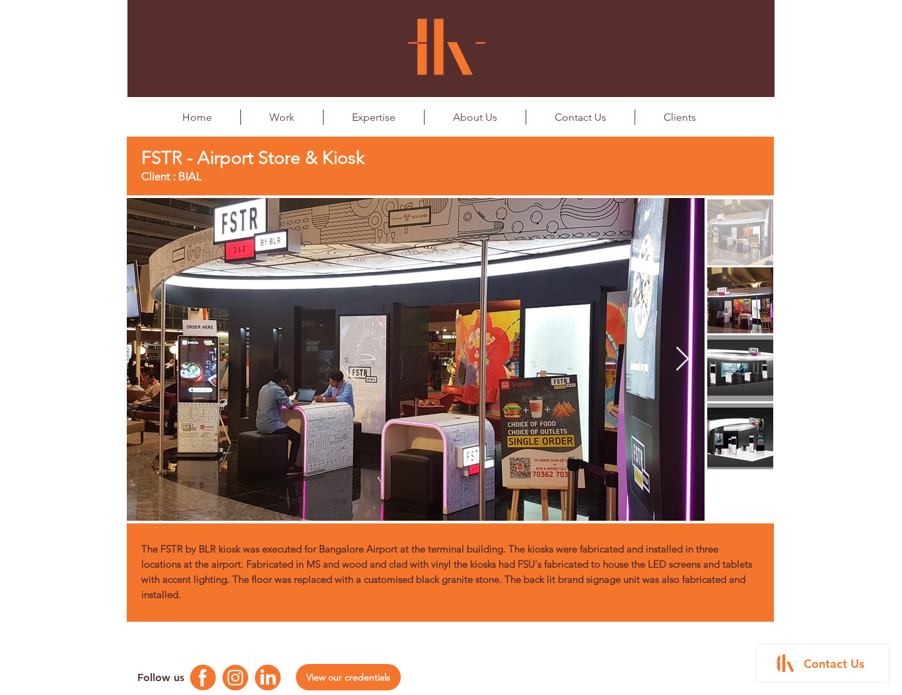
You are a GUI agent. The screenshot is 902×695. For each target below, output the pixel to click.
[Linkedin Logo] (268, 677)
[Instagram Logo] (235, 677)
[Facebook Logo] (203, 677)
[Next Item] (682, 359)
